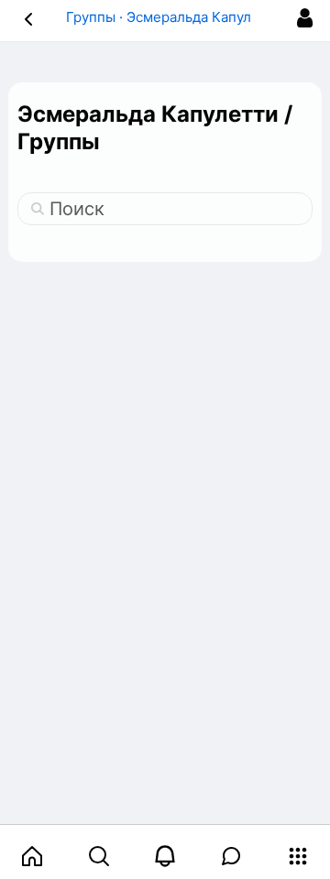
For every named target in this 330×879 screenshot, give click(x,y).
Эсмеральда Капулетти (148, 114)
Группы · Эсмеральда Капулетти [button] (174, 17)
